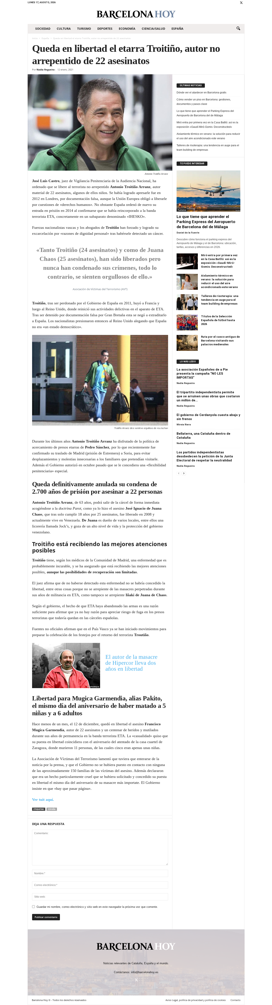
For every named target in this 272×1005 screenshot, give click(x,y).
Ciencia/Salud (153, 29)
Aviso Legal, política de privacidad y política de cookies (196, 1000)
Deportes (104, 29)
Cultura (64, 29)
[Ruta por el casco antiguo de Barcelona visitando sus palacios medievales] (187, 343)
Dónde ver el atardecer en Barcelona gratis (201, 92)
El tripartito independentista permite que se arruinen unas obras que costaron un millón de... (208, 396)
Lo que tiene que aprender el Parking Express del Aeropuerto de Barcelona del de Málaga (205, 113)
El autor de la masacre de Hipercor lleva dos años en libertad (131, 663)
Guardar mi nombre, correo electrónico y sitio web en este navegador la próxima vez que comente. (97, 906)
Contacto (236, 1000)
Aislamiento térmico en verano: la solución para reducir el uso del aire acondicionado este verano (208, 136)
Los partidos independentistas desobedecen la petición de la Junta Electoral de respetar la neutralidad (205, 456)
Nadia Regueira (46, 69)
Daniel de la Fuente (188, 232)
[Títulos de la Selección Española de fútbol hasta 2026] (187, 322)
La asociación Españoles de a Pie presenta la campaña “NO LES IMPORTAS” (202, 374)
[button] (238, 28)
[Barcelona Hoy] (136, 14)
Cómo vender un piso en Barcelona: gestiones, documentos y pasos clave (204, 101)
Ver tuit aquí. (43, 799)
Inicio (35, 38)
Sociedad (42, 29)
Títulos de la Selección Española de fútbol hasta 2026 (218, 320)
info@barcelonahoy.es (144, 972)
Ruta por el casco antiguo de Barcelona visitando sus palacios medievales (220, 340)
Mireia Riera (184, 424)
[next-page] (184, 473)
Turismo (84, 29)
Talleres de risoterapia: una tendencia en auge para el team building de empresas (208, 147)
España (177, 29)
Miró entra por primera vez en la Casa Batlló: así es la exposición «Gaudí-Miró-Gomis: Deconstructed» (207, 124)
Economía (127, 29)
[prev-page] (179, 473)
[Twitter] (241, 3)
